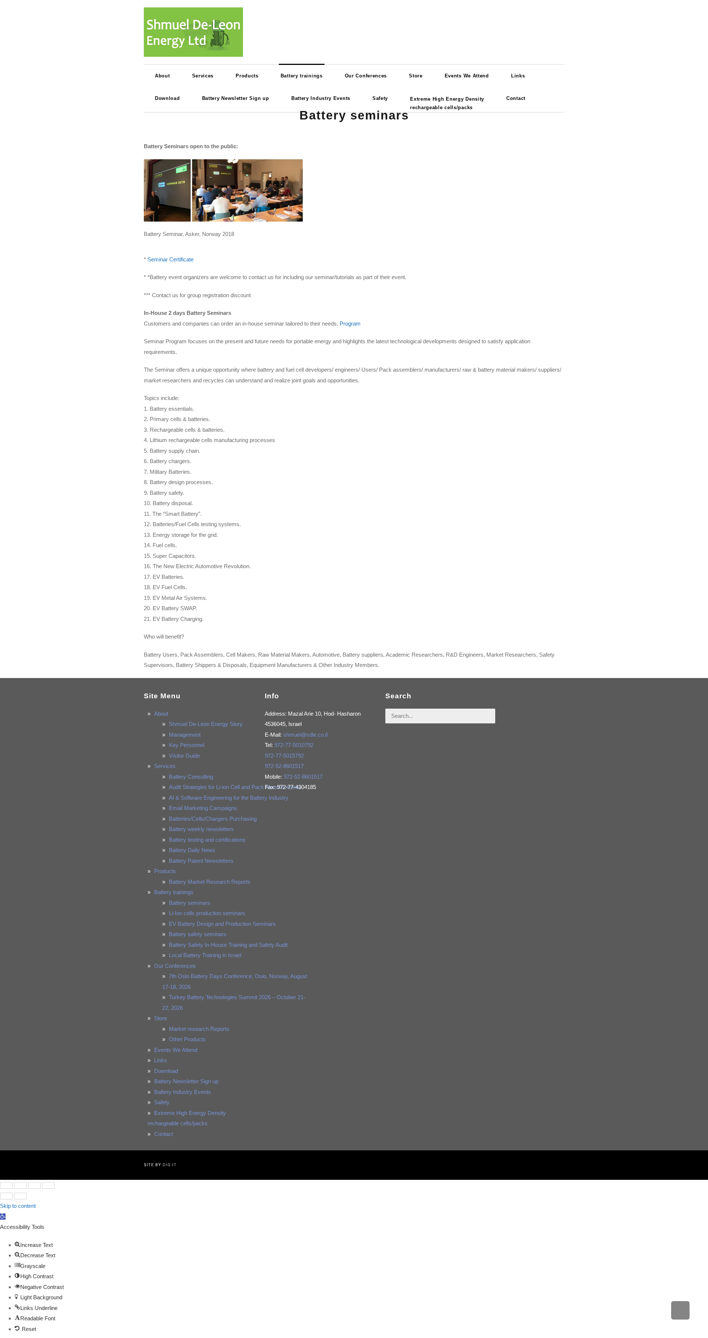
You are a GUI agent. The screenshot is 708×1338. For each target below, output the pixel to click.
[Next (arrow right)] (20, 1196)
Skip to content (18, 1206)
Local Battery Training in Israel (205, 955)
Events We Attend (175, 1050)
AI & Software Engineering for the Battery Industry (228, 798)
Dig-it (170, 1165)
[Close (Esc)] (6, 1185)
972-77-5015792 (284, 756)
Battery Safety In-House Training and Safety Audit (228, 945)
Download (166, 1071)
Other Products (187, 1039)
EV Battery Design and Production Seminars (222, 924)
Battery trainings (173, 892)
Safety (162, 1102)
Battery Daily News (192, 850)
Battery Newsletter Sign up (186, 1081)
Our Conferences (175, 966)
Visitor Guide (184, 756)
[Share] (20, 1185)
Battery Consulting (191, 777)
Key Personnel (186, 745)
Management (185, 734)
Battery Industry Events (182, 1092)
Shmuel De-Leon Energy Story (206, 724)
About (161, 713)
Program (350, 323)
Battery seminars (189, 903)
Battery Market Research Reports (209, 882)
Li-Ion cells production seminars (207, 913)
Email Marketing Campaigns (203, 808)
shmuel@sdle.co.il (305, 734)
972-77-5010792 (293, 745)
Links (160, 1060)
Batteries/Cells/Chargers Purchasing (213, 819)
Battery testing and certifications (207, 840)
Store (160, 1018)
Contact (163, 1134)
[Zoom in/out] (48, 1185)
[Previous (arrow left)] (6, 1196)
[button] (3, 1216)
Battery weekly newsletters (201, 829)
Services (165, 766)
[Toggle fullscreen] (34, 1185)
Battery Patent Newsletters (201, 861)
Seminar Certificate (171, 259)
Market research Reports (199, 1029)
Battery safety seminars (197, 934)
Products (165, 871)
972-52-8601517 (284, 766)
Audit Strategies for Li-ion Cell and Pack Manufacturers (235, 787)
